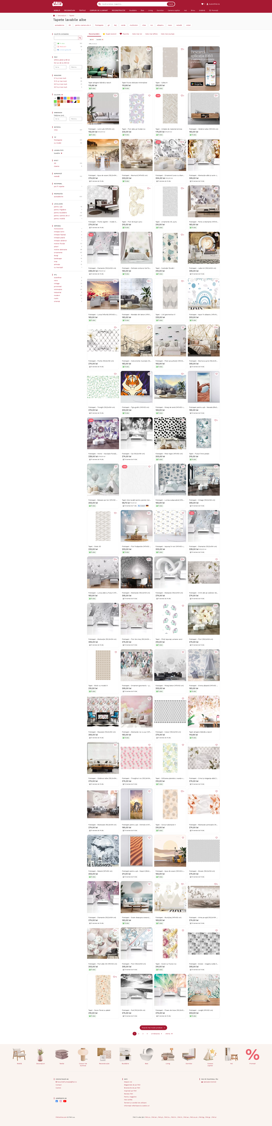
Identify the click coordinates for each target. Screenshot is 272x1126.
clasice (56, 166)
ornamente (58, 252)
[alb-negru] (75, 101)
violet (188, 25)
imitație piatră (59, 238)
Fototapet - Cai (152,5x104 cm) (133, 454)
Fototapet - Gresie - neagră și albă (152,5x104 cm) (208, 964)
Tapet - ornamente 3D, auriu (166, 222)
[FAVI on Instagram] (61, 1101)
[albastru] (65, 98)
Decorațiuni (62, 15)
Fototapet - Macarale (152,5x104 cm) (101, 732)
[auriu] (78, 101)
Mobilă (19, 1063)
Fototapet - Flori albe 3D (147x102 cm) (102, 964)
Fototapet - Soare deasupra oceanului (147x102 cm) (141, 917)
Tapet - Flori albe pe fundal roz (133, 129)
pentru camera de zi (83, 25)
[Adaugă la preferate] (149, 95)
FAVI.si (214, 1117)
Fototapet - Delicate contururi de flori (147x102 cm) (141, 268)
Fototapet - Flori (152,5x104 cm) (201, 639)
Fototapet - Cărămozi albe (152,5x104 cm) (103, 778)
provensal (58, 286)
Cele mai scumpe (167, 34)
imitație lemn (59, 232)
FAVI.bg (202, 1117)
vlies (144, 25)
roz (151, 25)
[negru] (58, 98)
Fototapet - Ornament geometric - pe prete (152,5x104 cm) (144, 686)
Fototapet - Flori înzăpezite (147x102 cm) (137, 546)
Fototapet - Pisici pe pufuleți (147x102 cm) (171, 361)
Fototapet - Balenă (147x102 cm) (100, 871)
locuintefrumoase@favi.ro (67, 1082)
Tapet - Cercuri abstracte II (166, 825)
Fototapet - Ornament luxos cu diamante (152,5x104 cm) (177, 175)
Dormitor (189, 1063)
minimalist (58, 289)
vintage (57, 283)
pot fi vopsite (59, 186)
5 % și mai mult (60, 78)
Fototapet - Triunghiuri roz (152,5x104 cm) (137, 778)
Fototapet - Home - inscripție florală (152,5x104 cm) (107, 454)
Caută (171, 4)
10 (217, 606)
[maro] (61, 101)
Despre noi (128, 1082)
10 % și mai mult (60, 81)
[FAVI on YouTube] (64, 1101)
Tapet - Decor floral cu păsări (99, 1010)
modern (57, 295)
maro (170, 25)
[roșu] (61, 98)
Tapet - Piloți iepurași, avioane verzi (169, 639)
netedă (179, 25)
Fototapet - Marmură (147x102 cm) (134, 175)
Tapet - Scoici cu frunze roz (166, 964)
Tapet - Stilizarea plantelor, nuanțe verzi (171, 778)
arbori (56, 247)
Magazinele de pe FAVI (132, 1085)
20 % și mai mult (60, 84)
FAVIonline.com (61, 1117)
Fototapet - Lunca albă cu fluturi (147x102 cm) (105, 593)
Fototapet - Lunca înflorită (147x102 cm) (103, 315)
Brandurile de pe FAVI (132, 1088)
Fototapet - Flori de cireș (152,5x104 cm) (137, 639)
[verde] (55, 101)
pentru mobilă (59, 219)
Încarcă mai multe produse (152, 1028)
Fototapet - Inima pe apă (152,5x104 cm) (204, 917)
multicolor (134, 25)
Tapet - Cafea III (161, 83)
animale (57, 264)
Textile (62, 1063)
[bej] (65, 101)
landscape (58, 258)
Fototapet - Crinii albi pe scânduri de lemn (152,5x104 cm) (210, 593)
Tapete (71, 15)
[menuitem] (57, 10)
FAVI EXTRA (128, 1100)
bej (115, 25)
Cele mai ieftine (151, 34)
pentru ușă (58, 207)
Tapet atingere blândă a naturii (99, 83)
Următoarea (155, 1034)
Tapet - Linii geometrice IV (165, 315)
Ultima (167, 1034)
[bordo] (68, 101)
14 (149, 606)
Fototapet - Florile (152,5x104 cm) (101, 361)
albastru (160, 25)
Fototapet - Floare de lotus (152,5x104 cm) (171, 1010)
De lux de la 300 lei (61, 63)
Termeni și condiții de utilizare (135, 1103)
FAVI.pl (160, 1117)
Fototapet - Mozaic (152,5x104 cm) (202, 871)
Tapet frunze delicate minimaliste (134, 83)
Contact (59, 1085)
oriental (57, 301)
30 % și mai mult (60, 87)
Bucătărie (125, 1063)
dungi (56, 255)
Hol (231, 1063)
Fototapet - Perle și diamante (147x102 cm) (205, 222)
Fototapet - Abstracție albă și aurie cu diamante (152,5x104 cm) (212, 175)
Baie (146, 1063)
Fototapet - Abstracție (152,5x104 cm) (136, 593)
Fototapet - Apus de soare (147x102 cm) (170, 871)
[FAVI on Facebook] (57, 1101)
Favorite (126, 34)
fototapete (99, 25)
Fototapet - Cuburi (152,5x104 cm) (168, 732)
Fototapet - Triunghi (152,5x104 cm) (101, 407)
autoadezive (59, 25)
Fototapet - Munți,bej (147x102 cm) (168, 917)
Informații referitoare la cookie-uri (136, 1106)
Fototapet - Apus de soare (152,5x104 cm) (103, 175)
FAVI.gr (208, 1117)
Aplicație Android (210, 1082)
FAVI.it (180, 1117)
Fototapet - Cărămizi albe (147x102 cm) (203, 129)
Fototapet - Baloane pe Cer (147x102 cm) (103, 500)
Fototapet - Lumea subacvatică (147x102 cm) (172, 500)
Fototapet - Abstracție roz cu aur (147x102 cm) (139, 732)
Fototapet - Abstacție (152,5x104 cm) (169, 593)
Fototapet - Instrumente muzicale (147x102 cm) (139, 361)
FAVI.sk (154, 1117)
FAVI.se (186, 1117)
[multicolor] (71, 101)
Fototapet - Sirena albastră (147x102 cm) (204, 686)
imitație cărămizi (60, 241)
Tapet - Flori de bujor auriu (132, 222)
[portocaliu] (58, 101)
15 (217, 327)
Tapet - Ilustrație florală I (165, 268)
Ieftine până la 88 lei (62, 60)
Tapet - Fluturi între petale (199, 454)
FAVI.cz (148, 1117)
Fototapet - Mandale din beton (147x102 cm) (138, 315)
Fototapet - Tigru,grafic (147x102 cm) (135, 407)
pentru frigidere (60, 210)
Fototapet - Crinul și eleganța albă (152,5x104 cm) (207, 778)
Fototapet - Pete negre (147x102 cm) (169, 454)
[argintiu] (55, 104)
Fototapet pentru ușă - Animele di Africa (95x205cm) (142, 825)
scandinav (58, 277)
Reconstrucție (104, 1063)
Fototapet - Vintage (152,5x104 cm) (202, 500)
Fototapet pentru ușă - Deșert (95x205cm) (138, 871)
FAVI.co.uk (194, 1117)
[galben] (68, 98)
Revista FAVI (128, 1094)
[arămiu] (58, 104)
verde (123, 25)
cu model (57, 143)
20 (217, 142)
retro (56, 280)
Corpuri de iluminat (83, 1064)
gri (109, 25)
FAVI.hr (174, 1117)
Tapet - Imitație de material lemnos (169, 129)
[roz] (71, 98)
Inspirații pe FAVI (130, 1091)
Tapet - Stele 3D (94, 546)
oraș (55, 261)
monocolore (58, 229)
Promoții (252, 1063)
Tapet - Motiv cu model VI (98, 686)
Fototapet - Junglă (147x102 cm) (201, 1010)
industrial (57, 292)
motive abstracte (60, 250)
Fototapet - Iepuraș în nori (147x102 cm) (170, 546)
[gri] (78, 98)
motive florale (59, 244)
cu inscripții (58, 267)
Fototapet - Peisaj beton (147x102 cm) (170, 686)
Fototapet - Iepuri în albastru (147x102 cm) (205, 315)
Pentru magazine (130, 1097)
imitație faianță (60, 235)
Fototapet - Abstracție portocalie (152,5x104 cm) (207, 825)
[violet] (75, 98)
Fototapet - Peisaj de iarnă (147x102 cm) (170, 407)
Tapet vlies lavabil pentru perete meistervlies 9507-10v (142, 500)
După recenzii (111, 34)
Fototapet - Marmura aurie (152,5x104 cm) (204, 361)
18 (183, 142)
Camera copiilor (210, 1064)
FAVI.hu (167, 1117)
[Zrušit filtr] (61, 153)
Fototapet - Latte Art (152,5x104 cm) (202, 268)
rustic (56, 298)
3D (70, 25)
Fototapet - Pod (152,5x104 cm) (133, 1010)
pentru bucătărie (60, 213)
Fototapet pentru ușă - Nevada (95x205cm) (205, 407)
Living (168, 1063)
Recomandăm (94, 34)
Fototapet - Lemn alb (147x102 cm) (101, 129)
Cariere (58, 1088)
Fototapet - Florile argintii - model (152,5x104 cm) (107, 222)
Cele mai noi (137, 34)
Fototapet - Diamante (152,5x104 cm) (102, 268)
